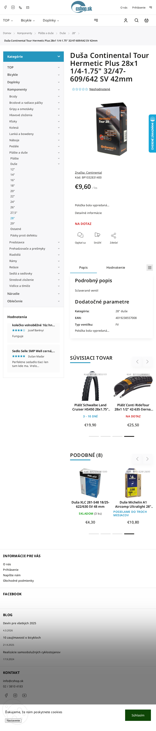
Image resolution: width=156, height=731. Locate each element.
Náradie (13, 294)
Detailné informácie (88, 213)
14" (12, 174)
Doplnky (13, 82)
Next (147, 361)
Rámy (13, 261)
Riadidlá (15, 254)
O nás (123, 7)
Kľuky (13, 121)
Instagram (13, 7)
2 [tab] (106, 436)
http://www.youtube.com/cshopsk (24, 695)
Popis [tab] (83, 267)
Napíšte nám (12, 575)
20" (12, 191)
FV (117, 324)
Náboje (14, 140)
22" (12, 196)
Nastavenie (13, 720)
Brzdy (13, 96)
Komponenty (17, 89)
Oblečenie (15, 301)
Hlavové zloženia (20, 115)
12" (12, 169)
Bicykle (12, 75)
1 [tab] (94, 436)
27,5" (13, 213)
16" (12, 180)
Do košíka (80, 388)
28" (12, 218)
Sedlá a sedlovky (20, 273)
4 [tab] (129, 436)
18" (12, 185)
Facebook (5, 7)
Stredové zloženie (21, 280)
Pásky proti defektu (23, 235)
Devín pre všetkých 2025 (19, 623)
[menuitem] (10, 20)
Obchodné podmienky (18, 580)
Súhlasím (138, 715)
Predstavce (16, 242)
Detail (100, 388)
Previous (138, 361)
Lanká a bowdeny (21, 134)
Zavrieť (135, 248)
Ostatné (15, 229)
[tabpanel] (90, 401)
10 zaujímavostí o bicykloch (22, 637)
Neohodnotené (99, 89)
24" (12, 202)
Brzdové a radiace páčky (26, 103)
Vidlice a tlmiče (19, 286)
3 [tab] (117, 436)
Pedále (14, 146)
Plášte (14, 158)
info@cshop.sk (13, 681)
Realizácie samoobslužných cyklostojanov (31, 652)
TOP (10, 67)
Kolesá (13, 127)
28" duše (122, 311)
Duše (13, 164)
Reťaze (13, 267)
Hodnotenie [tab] (115, 267)
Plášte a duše (18, 152)
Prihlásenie (138, 7)
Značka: (88, 172)
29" (12, 223)
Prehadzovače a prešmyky (27, 248)
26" (12, 207)
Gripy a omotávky (21, 109)
